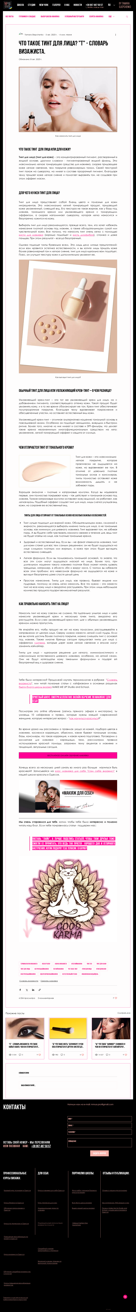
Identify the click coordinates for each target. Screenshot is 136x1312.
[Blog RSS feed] (125, 1297)
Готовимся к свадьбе (27, 16)
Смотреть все (124, 1013)
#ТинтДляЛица (87, 969)
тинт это (89, 964)
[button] (127, 16)
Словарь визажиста (28, 981)
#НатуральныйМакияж (28, 974)
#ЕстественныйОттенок (69, 974)
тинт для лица (25, 969)
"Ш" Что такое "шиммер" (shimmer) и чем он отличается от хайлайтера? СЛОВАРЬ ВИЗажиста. (110, 1045)
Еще (110, 16)
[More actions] (115, 34)
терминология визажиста (29, 964)
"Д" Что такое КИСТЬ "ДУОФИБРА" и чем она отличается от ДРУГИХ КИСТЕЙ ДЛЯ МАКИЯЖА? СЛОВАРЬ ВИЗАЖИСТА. (67, 1045)
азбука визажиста (61, 964)
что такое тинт (72, 969)
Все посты (10, 16)
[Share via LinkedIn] (33, 990)
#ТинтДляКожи (101, 969)
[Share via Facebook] (20, 990)
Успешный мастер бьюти (74, 16)
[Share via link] (39, 990)
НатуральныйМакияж (42, 969)
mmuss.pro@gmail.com (102, 1104)
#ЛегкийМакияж (76, 964)
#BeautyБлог (46, 964)
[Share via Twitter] (26, 990)
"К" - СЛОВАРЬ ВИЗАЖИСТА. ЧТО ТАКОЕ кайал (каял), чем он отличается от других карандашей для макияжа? (23, 1045)
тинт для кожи (101, 964)
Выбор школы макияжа (50, 16)
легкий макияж (58, 969)
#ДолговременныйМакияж (49, 974)
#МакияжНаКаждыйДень (90, 974)
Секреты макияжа (96, 16)
